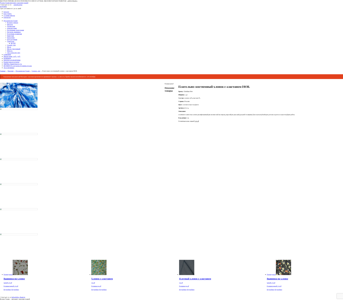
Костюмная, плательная (15, 30)
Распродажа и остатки (11, 62)
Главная (2, 71)
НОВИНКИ (7, 58)
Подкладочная (12, 39)
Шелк (9, 47)
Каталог (6, 12)
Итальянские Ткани (11, 21)
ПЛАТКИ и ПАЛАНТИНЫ (12, 60)
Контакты (7, 17)
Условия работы (9, 15)
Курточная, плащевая (14, 34)
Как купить (8, 14)
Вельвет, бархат (12, 23)
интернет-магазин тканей (14, 3)
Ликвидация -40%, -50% (12, 56)
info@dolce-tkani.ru (18, 297)
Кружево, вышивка (14, 32)
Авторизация (17, 5)
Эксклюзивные (9, 68)
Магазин (10, 71)
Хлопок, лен (11, 45)
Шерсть (10, 51)
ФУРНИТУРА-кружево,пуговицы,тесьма (18, 66)
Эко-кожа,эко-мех (13, 53)
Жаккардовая (12, 28)
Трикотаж (10, 41)
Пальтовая (11, 38)
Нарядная (10, 36)
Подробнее (7, 290)
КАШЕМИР (7, 54)
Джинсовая (11, 26)
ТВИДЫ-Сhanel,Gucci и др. (13, 64)
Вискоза (10, 24)
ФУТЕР (13, 43)
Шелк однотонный (13, 49)
